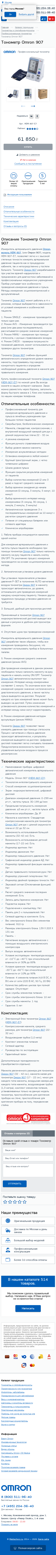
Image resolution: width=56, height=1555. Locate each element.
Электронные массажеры (12, 1410)
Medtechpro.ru (16, 1539)
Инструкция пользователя (19, 195)
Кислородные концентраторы (14, 1421)
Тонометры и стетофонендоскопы (16, 1385)
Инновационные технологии (14, 1442)
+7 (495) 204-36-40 (42, 8)
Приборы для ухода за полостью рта (18, 1414)
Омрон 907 (30, 270)
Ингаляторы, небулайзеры (12, 1392)
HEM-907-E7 (9, 382)
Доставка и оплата (9, 1456)
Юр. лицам (6, 1460)
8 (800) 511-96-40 (43, 12)
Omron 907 (19, 300)
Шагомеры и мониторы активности (17, 1403)
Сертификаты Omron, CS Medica (15, 1453)
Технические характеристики (19, 216)
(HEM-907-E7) (37, 778)
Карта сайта (43, 1539)
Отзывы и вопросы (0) (15, 226)
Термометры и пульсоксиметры (15, 1406)
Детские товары (8, 1417)
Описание (9, 206)
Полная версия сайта (30, 1548)
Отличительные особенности (19, 211)
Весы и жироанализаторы (12, 1399)
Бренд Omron (7, 1438)
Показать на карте (9, 1524)
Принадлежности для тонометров (16, 1388)
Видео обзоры (7, 1449)
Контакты (5, 1464)
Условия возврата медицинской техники (19, 1471)
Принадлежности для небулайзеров (17, 1396)
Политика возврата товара (13, 1467)
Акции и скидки (8, 1424)
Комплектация (11, 221)
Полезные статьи (9, 1446)
